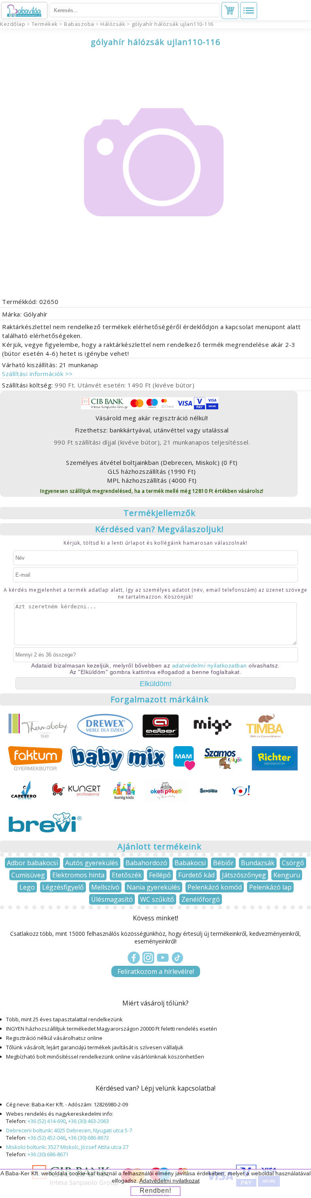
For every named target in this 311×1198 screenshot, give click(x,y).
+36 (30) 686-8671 (48, 1154)
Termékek (45, 24)
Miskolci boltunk (25, 1147)
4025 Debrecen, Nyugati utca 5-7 (93, 1130)
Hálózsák (112, 24)
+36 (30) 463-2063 (88, 1121)
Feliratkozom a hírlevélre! (155, 971)
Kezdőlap (12, 24)
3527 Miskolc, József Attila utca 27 (88, 1147)
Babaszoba (79, 24)
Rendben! (155, 1190)
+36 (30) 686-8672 (88, 1137)
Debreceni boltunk (28, 1130)
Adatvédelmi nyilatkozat (169, 1180)
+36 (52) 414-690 (47, 1121)
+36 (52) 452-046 (47, 1137)
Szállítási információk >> (37, 374)
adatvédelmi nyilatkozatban (209, 665)
